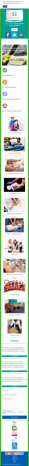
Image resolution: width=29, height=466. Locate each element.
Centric (14, 461)
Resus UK (14, 457)
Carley (14, 462)
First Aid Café (14, 458)
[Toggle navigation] (5, 41)
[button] (4, 55)
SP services (14, 459)
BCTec (18, 464)
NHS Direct (14, 456)
